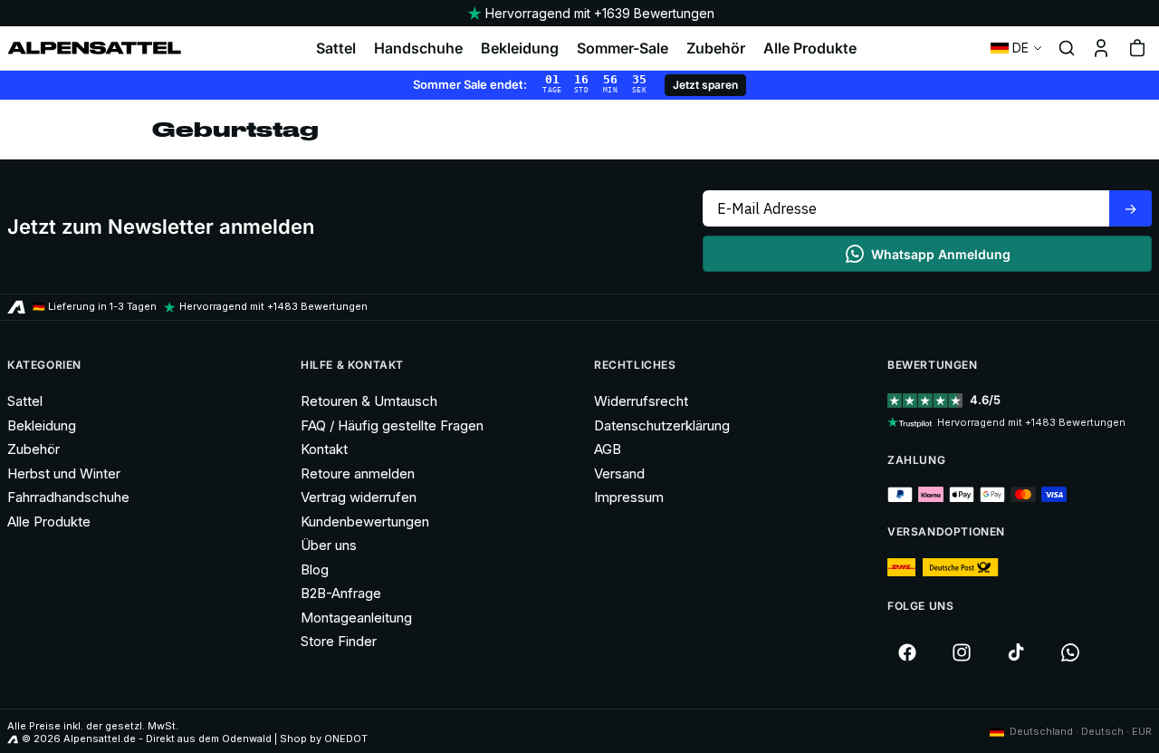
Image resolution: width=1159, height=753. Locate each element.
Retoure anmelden (358, 473)
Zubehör (715, 48)
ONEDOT (346, 738)
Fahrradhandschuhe (68, 497)
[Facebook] (907, 652)
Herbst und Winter (63, 473)
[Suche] (1067, 48)
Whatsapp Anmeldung (941, 254)
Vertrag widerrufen (359, 497)
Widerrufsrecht (641, 401)
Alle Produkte (810, 48)
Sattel (336, 48)
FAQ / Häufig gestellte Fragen (392, 425)
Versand (619, 473)
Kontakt (324, 449)
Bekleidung (520, 48)
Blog (315, 569)
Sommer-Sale (622, 48)
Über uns (329, 545)
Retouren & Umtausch (369, 401)
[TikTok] (1016, 652)
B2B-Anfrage (341, 593)
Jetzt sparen (705, 85)
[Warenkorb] (1137, 48)
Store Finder (339, 641)
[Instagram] (962, 652)
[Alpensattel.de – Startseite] (94, 48)
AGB (607, 449)
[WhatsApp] (1070, 652)
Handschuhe (418, 48)
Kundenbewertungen (365, 521)
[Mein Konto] (1101, 48)
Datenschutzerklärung (662, 425)
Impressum (629, 497)
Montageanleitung (356, 617)
